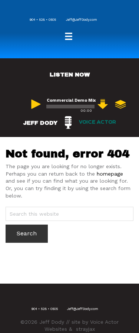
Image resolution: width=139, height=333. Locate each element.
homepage (110, 174)
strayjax (85, 329)
